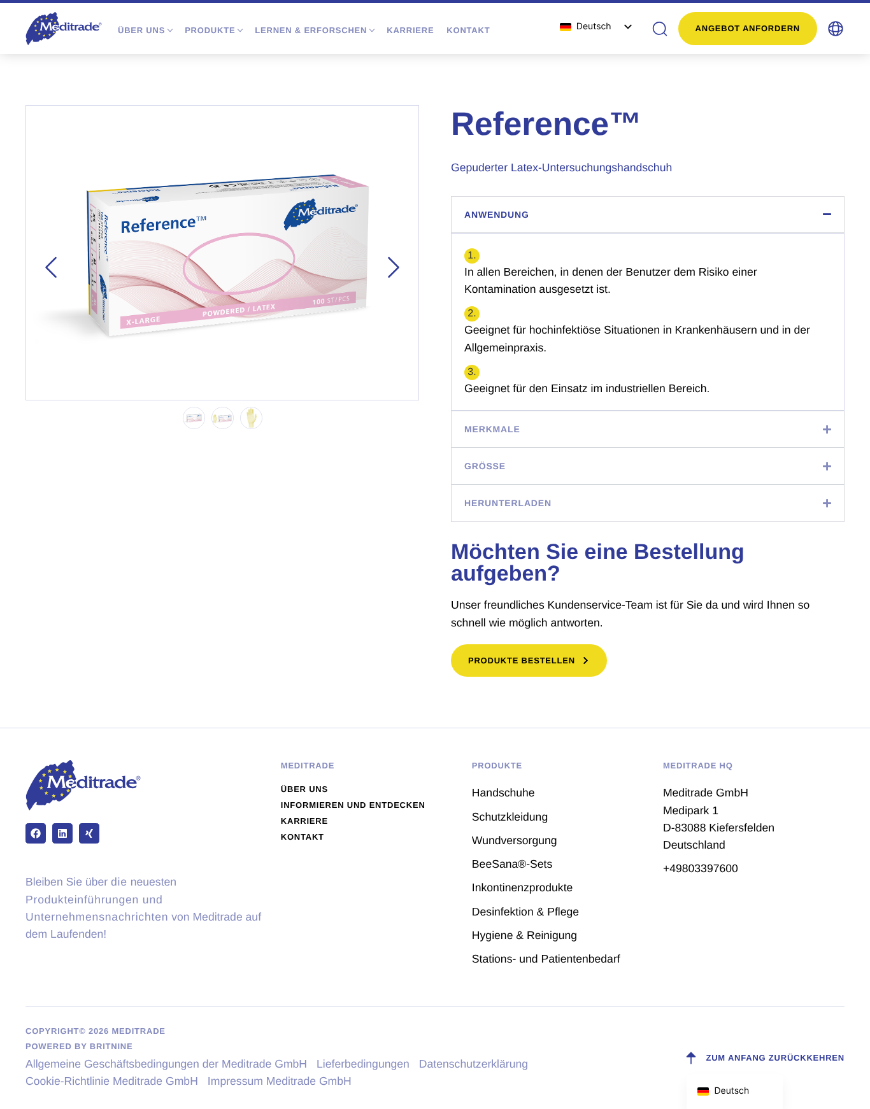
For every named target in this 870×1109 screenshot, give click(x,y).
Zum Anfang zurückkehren (775, 1058)
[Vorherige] (51, 267)
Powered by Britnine (78, 1046)
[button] (836, 29)
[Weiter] (393, 267)
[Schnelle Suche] (660, 29)
